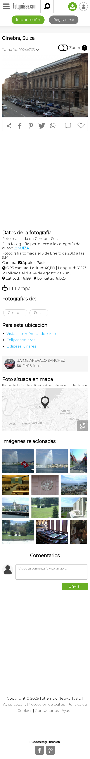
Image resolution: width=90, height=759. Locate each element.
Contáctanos (47, 711)
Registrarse (63, 20)
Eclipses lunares (21, 346)
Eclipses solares (21, 340)
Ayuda (67, 711)
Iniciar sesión (28, 20)
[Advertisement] (45, 180)
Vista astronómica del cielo (31, 334)
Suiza (39, 313)
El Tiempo (16, 288)
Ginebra (15, 313)
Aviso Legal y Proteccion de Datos (34, 704)
